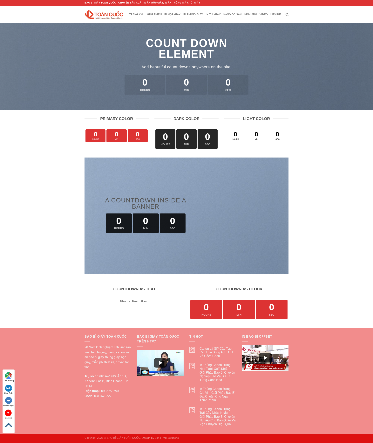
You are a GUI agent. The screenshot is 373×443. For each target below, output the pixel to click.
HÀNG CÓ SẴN (232, 14)
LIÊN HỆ (275, 14)
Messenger (8, 405)
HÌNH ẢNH (250, 14)
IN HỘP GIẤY (172, 14)
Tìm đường (8, 381)
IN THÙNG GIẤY (193, 14)
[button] (160, 363)
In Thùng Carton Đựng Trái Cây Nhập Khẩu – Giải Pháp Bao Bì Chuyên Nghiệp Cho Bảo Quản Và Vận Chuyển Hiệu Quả (218, 416)
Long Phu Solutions (167, 437)
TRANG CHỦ (136, 14)
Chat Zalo (8, 393)
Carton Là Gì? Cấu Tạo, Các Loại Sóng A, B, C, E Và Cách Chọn (217, 352)
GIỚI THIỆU (154, 14)
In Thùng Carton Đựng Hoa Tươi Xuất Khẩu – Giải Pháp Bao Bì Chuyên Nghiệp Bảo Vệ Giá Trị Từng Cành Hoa (217, 372)
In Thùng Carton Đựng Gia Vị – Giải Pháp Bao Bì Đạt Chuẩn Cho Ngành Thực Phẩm (217, 394)
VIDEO (264, 14)
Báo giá (8, 418)
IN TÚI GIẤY (213, 14)
